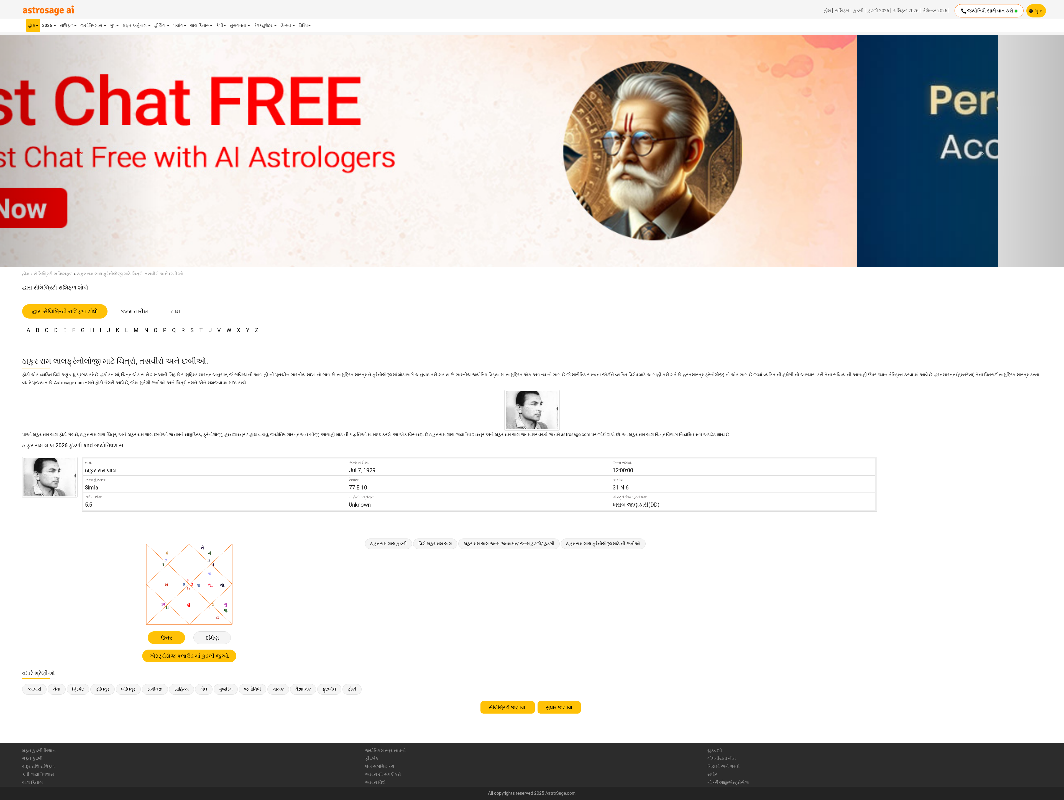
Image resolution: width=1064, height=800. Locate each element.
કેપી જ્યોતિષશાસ (38, 774)
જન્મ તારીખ (134, 311)
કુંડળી (858, 10)
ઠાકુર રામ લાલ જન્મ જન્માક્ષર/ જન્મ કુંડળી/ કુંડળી (509, 543)
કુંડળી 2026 (878, 10)
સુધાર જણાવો (559, 707)
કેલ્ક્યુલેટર (264, 25)
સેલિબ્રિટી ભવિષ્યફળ (53, 273)
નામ (175, 311)
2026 (47, 25)
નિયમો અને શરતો (723, 766)
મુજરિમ (225, 689)
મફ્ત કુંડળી (32, 758)
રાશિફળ (842, 10)
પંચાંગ (178, 25)
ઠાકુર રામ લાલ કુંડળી (388, 543)
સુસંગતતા (238, 25)
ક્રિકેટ (78, 689)
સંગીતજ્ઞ (155, 689)
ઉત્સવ (286, 25)
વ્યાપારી (34, 689)
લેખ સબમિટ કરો (379, 766)
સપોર (712, 774)
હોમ (827, 10)
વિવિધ (303, 25)
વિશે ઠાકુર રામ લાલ (435, 543)
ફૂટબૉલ (329, 689)
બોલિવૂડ (128, 689)
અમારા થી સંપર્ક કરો (383, 774)
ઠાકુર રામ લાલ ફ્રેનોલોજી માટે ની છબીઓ (603, 543)
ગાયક (278, 689)
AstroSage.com (560, 793)
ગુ (1037, 11)
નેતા (56, 689)
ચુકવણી (714, 750)
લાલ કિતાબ (199, 25)
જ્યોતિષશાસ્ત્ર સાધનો (385, 750)
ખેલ (203, 689)
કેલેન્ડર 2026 (935, 10)
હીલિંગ (160, 25)
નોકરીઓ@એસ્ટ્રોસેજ (728, 782)
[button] (80, 151)
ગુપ (113, 25)
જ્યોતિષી (252, 689)
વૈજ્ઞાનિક (303, 689)
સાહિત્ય (181, 689)
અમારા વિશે (375, 782)
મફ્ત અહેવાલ (135, 25)
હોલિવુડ (102, 689)
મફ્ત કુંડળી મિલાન (39, 750)
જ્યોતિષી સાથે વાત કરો (987, 11)
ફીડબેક (371, 758)
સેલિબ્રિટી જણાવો (507, 707)
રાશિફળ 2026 (906, 10)
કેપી (219, 25)
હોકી (352, 689)
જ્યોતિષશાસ (91, 25)
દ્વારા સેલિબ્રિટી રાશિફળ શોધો (65, 311)
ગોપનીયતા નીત (721, 758)
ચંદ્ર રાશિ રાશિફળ (38, 766)
